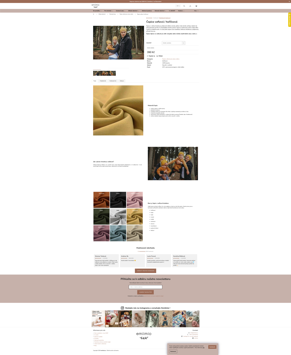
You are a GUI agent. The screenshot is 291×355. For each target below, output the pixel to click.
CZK (178, 6)
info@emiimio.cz (194, 333)
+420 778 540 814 (193, 334)
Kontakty (96, 338)
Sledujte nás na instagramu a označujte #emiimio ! (147, 308)
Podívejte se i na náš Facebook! (190, 336)
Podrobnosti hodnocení (164, 18)
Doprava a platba (98, 336)
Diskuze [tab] (122, 81)
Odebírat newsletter (145, 292)
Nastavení (173, 351)
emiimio (196, 338)
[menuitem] (97, 11)
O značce (96, 335)
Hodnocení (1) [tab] (113, 81)
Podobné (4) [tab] (103, 81)
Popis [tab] (95, 81)
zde (203, 347)
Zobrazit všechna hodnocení (145, 270)
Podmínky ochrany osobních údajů (102, 342)
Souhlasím (212, 347)
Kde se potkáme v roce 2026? (101, 333)
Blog (95, 345)
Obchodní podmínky (99, 340)
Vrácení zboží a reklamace (100, 343)
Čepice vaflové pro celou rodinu (170, 59)
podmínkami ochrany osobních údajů (153, 296)
